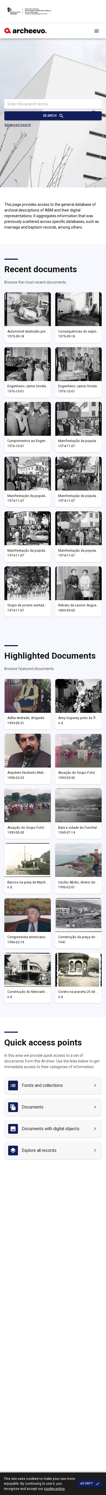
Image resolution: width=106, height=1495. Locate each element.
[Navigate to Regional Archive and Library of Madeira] (29, 12)
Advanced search (17, 125)
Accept (86, 1483)
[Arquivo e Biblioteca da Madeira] (25, 32)
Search (50, 116)
